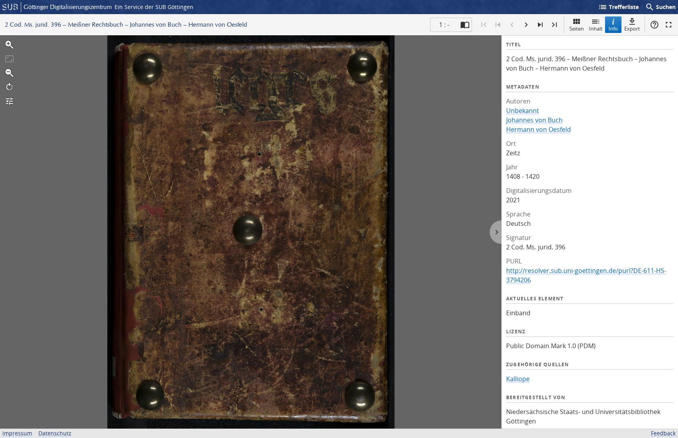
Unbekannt (522, 110)
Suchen (660, 7)
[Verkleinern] (9, 73)
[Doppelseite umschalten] (465, 25)
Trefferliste (618, 7)
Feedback (663, 433)
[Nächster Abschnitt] (540, 25)
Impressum (17, 433)
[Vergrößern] (9, 45)
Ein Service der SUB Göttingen (154, 7)
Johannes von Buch (534, 120)
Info (613, 28)
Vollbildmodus (669, 25)
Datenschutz (54, 433)
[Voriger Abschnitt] (498, 25)
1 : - (444, 24)
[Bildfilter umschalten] (9, 101)
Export (632, 28)
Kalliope (518, 378)
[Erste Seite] (484, 25)
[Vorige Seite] (512, 25)
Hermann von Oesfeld (538, 129)
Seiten (576, 28)
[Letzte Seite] (554, 25)
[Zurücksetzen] (9, 59)
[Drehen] (9, 87)
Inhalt (596, 28)
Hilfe (654, 25)
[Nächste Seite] (526, 25)
